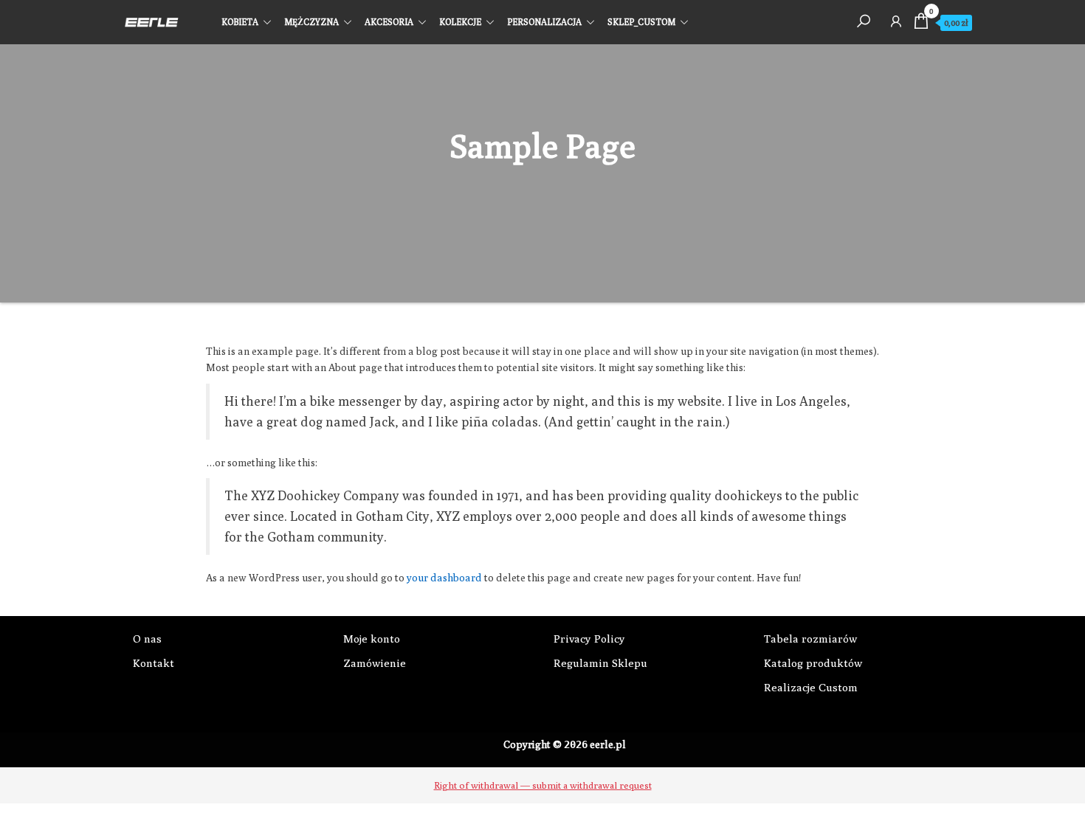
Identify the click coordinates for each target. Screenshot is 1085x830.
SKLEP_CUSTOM (641, 21)
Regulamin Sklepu (600, 663)
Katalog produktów (813, 663)
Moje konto (371, 638)
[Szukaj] (863, 20)
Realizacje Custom (811, 687)
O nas (147, 638)
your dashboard (444, 578)
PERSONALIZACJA (544, 21)
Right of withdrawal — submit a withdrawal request (543, 785)
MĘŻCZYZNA (311, 21)
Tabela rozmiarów (810, 638)
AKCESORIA (389, 21)
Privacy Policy (589, 638)
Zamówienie (374, 663)
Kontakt (153, 663)
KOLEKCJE (460, 21)
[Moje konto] (896, 20)
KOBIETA (239, 21)
